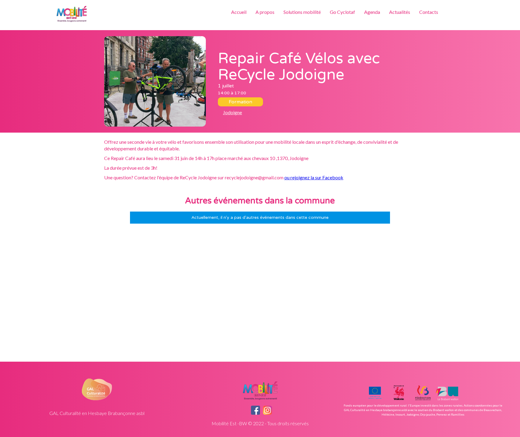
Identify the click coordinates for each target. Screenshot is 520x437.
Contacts (428, 12)
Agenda (372, 12)
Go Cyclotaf (342, 12)
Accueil (238, 12)
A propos (264, 12)
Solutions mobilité (302, 12)
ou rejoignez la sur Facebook (313, 177)
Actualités (399, 12)
